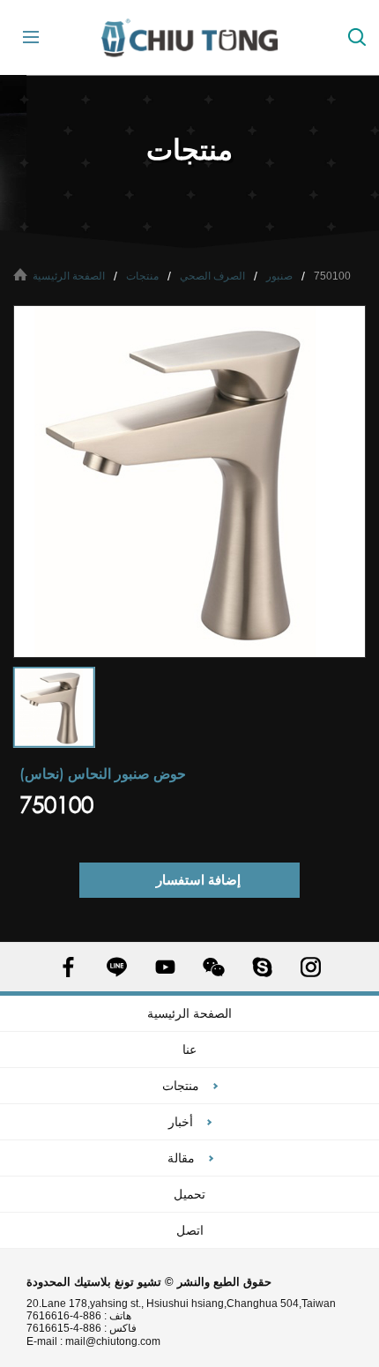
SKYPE (262, 967)
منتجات (142, 276)
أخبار (180, 1122)
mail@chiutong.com (119, 1341)
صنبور (279, 276)
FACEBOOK (68, 967)
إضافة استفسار (198, 879)
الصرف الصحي (212, 276)
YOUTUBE (165, 967)
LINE (117, 967)
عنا (189, 1049)
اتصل (190, 1230)
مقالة (181, 1158)
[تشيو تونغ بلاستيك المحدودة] (189, 37)
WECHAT (214, 967)
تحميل (189, 1194)
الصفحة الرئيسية (69, 276)
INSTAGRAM (311, 967)
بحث (357, 37)
